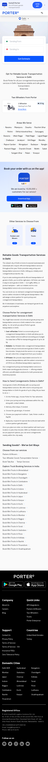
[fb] (4, 744)
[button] (24, 18)
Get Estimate (24, 58)
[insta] (16, 744)
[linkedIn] (22, 744)
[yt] (28, 744)
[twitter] (10, 744)
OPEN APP (37, 5)
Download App (24, 198)
